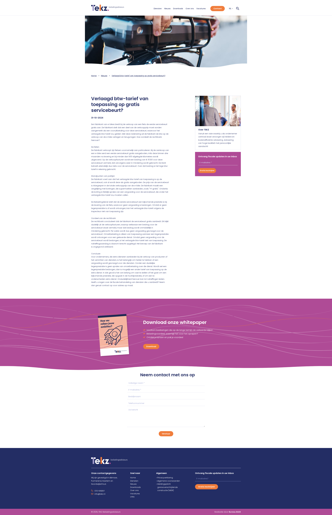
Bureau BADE (235, 512)
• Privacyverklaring (164, 477)
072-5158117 (100, 491)
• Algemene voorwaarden (168, 481)
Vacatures (201, 8)
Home (94, 75)
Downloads (178, 8)
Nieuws (167, 8)
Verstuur (166, 433)
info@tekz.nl (100, 494)
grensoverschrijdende (167, 487)
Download (151, 346)
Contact (217, 8)
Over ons (190, 8)
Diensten (158, 8)
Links (132, 496)
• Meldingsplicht (163, 484)
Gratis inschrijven (207, 170)
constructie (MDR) (165, 490)
